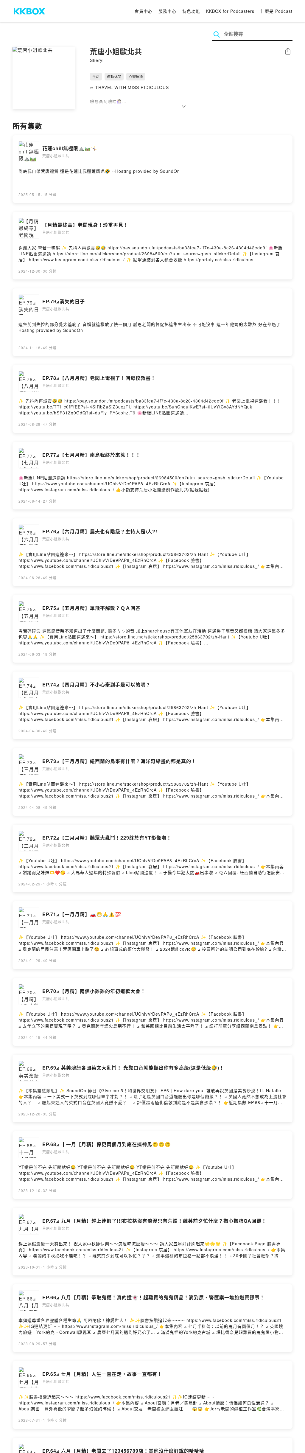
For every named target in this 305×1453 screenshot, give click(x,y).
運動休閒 (114, 76)
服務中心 (167, 11)
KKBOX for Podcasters (230, 11)
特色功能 (191, 11)
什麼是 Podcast (276, 11)
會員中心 (143, 11)
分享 (288, 52)
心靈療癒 (136, 76)
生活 (95, 76)
